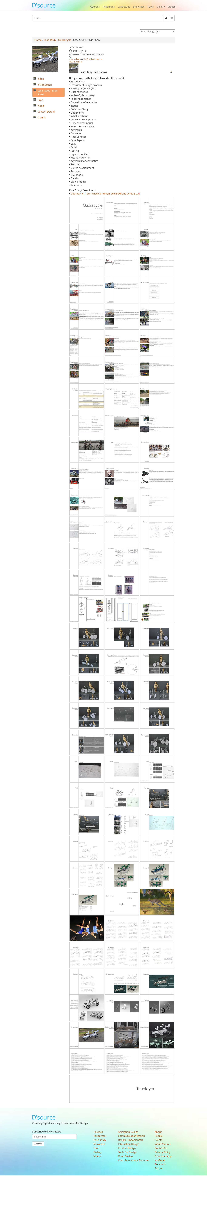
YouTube (160, 1160)
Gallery (161, 6)
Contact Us (161, 1148)
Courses (95, 6)
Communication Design (131, 1135)
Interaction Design (128, 1144)
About (158, 1132)
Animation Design (128, 1132)
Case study (124, 6)
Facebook (160, 1164)
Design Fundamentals (130, 1140)
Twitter (159, 1168)
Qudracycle (64, 40)
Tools (151, 6)
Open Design (125, 1156)
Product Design (127, 1148)
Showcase (139, 6)
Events (158, 1140)
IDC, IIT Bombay (75, 61)
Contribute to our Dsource (133, 1160)
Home (38, 40)
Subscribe (38, 1143)
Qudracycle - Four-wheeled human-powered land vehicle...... (105, 193)
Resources (109, 6)
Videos (171, 6)
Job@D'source (163, 1144)
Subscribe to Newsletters (46, 1131)
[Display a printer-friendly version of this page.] (171, 71)
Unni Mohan (74, 59)
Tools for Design (127, 1152)
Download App (163, 1156)
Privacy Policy (162, 1152)
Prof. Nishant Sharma (93, 59)
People (159, 1135)
